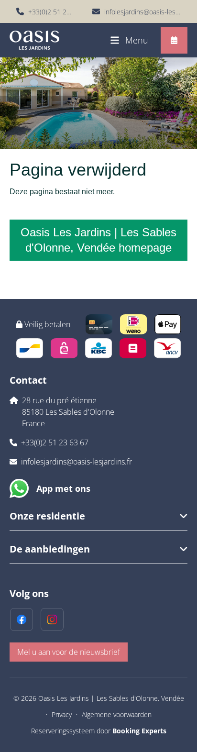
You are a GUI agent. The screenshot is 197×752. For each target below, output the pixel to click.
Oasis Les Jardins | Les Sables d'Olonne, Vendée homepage (98, 240)
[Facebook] (21, 619)
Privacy (62, 714)
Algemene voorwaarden (117, 714)
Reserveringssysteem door (98, 730)
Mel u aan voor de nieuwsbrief (68, 652)
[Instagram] (52, 619)
